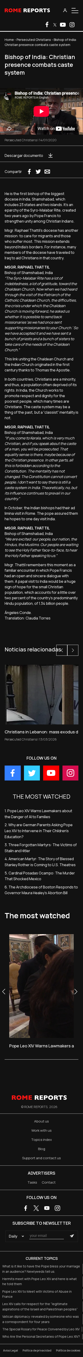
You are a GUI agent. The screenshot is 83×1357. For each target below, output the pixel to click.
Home (9, 39)
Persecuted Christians (34, 39)
